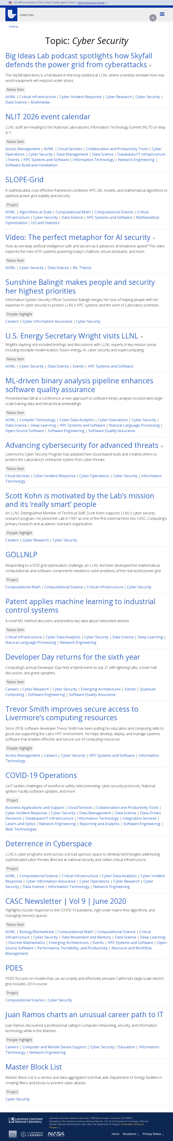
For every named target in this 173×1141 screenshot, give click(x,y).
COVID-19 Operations (41, 775)
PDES (14, 968)
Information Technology (93, 159)
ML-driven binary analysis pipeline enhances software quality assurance (79, 385)
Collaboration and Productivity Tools (117, 148)
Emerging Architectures (101, 689)
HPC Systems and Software (46, 159)
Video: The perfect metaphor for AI (78, 237)
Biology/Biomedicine (36, 931)
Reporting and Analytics (100, 823)
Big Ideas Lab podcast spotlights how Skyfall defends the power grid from (78, 60)
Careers (12, 321)
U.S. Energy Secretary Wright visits (72, 335)
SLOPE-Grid (24, 179)
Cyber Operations (113, 419)
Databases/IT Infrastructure (141, 154)
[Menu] (162, 14)
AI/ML (10, 96)
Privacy (152, 1134)
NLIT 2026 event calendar (47, 116)
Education (126, 1046)
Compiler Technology (37, 419)
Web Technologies (21, 829)
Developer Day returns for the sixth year (72, 657)
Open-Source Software (24, 430)
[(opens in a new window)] (11, 12)
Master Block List (33, 1067)
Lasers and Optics (20, 823)
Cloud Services (70, 148)
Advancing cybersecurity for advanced (82, 445)
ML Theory (82, 267)
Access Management (22, 148)
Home (13, 26)
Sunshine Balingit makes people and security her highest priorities (80, 286)
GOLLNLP (21, 554)
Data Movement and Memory (86, 937)
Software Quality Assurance (112, 430)
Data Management (72, 154)
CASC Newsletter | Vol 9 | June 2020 (65, 901)
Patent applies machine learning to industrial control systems (80, 605)
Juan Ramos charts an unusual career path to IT (84, 1014)
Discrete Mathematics (26, 942)
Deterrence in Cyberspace (48, 843)
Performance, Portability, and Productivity (72, 947)
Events (14, 159)
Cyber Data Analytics (76, 419)
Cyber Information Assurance (47, 321)
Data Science (16, 102)
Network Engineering (136, 159)
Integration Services (140, 818)
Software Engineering (66, 430)
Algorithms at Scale (35, 211)
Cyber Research (118, 96)
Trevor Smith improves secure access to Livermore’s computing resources (71, 713)
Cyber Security (148, 96)
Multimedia (40, 102)
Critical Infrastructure (37, 96)
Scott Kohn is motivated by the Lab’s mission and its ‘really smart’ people (79, 500)
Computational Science (114, 211)
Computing (27, 15)
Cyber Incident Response (81, 96)
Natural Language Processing (134, 425)
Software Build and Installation (31, 165)
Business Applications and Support (34, 807)
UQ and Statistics (45, 222)
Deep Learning (43, 425)
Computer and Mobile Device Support (54, 1046)
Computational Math (73, 211)
